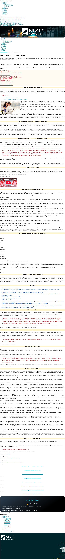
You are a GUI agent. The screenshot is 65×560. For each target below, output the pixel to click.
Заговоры (4, 7)
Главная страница (3, 52)
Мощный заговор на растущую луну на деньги (9, 18)
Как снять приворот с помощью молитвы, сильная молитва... (12, 24)
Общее (4, 527)
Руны (4, 528)
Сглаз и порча (5, 8)
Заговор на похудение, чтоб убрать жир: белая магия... (11, 23)
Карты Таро (4, 2)
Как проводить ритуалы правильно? (32, 478)
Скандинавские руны (8, 5)
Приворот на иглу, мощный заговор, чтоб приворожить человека (13, 16)
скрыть (7, 70)
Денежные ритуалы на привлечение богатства (32, 490)
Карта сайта (4, 13)
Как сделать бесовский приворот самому (8, 21)
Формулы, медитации (8, 4)
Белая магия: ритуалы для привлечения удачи (32, 486)
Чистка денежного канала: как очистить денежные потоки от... (12, 17)
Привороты (4, 10)
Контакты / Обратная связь (59, 558)
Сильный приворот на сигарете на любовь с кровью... (10, 22)
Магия (4, 517)
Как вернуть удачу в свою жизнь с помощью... (32, 466)
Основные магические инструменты (32, 470)
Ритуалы (4, 9)
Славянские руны (7, 6)
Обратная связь (61, 556)
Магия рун (4, 3)
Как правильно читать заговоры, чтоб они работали (10, 19)
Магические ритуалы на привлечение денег (32, 482)
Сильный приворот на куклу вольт (7, 25)
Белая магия (7, 518)
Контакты (4, 14)
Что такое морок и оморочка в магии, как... (32, 493)
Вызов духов (7, 519)
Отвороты (4, 11)
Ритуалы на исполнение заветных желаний (32, 474)
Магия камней (7, 522)
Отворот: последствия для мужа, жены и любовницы (10, 20)
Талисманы (4, 12)
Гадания (6, 520)
